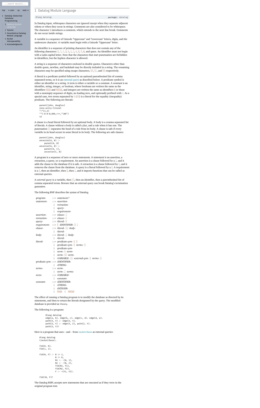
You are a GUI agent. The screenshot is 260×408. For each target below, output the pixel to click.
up (18, 10)
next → (26, 10)
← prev (11, 10)
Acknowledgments (14, 44)
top (3, 10)
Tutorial (10, 30)
